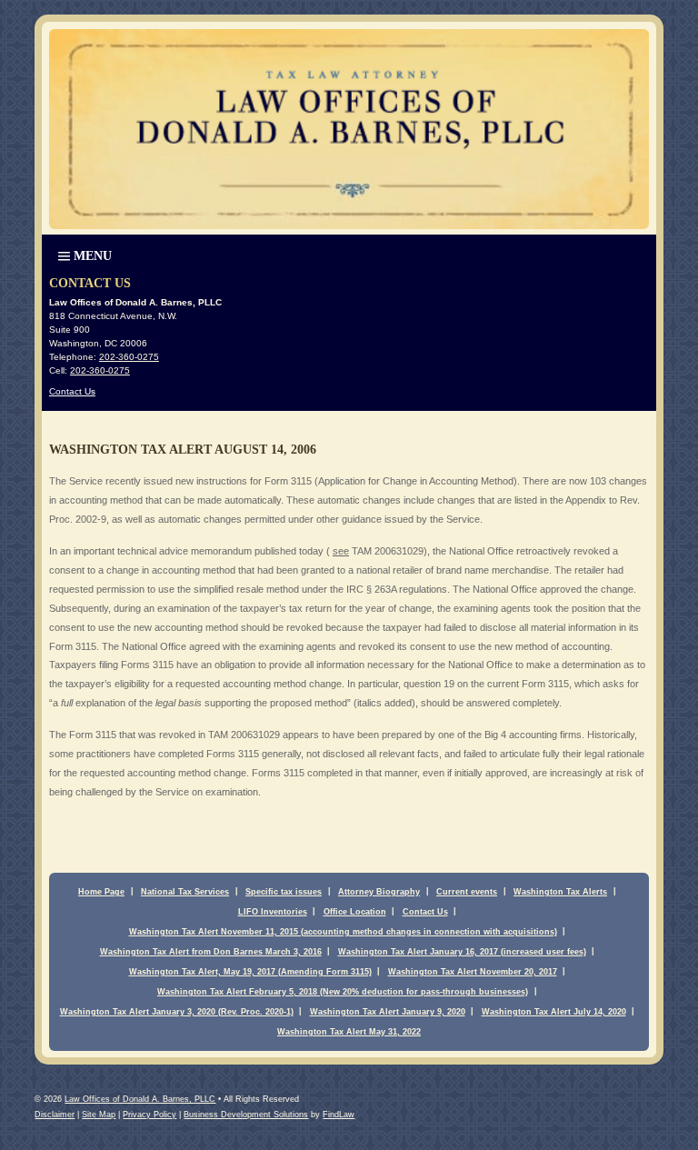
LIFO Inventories (272, 911)
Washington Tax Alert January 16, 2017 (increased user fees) (462, 951)
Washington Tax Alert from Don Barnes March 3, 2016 (211, 951)
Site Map (98, 1114)
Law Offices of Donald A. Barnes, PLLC (140, 1099)
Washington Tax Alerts (560, 891)
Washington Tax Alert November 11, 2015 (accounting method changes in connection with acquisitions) (343, 931)
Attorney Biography (379, 891)
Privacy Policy (149, 1114)
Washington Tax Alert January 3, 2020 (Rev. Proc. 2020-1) (177, 1011)
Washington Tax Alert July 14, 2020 (554, 1011)
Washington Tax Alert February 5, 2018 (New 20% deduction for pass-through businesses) (342, 991)
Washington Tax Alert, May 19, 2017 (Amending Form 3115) (250, 971)
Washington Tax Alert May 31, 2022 (349, 1031)
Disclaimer (55, 1114)
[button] (83, 254)
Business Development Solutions (246, 1114)
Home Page (101, 891)
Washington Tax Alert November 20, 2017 (472, 971)
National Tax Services (185, 891)
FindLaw (338, 1114)
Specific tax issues (283, 891)
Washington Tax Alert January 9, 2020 (387, 1011)
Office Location (355, 911)
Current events (466, 891)
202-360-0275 (129, 357)
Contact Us (72, 391)
